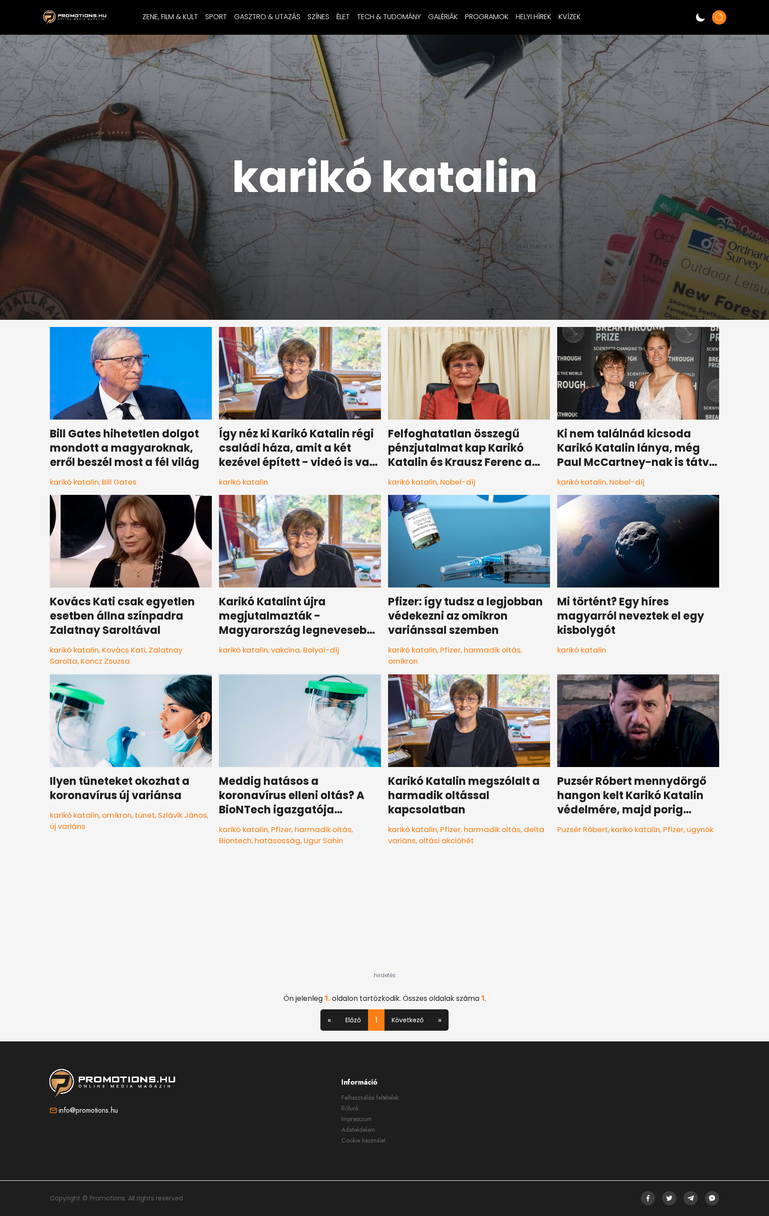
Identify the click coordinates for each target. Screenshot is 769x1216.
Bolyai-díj (321, 650)
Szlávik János (182, 815)
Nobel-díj (457, 482)
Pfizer (450, 650)
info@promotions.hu (88, 1110)
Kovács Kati (124, 650)
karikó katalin (74, 482)
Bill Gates (119, 482)
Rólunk (350, 1108)
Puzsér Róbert (582, 829)
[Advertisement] (384, 916)
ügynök (700, 829)
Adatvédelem (358, 1129)
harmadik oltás (492, 650)
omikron (403, 661)
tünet (145, 815)
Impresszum (356, 1118)
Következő (408, 1020)
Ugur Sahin (323, 840)
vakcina (285, 650)
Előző (353, 1020)
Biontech (235, 840)
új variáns (67, 826)
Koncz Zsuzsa (105, 661)
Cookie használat (363, 1140)
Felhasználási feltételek (370, 1097)
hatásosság (277, 840)
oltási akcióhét (446, 840)
